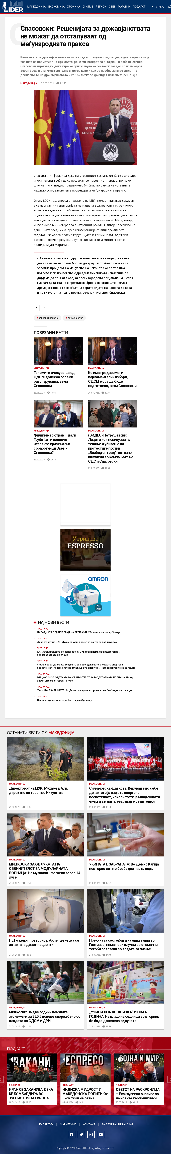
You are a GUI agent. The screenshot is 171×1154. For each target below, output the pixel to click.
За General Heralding (117, 1124)
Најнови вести (53, 622)
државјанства (75, 318)
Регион (101, 6)
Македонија (36, 6)
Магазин (124, 6)
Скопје (88, 6)
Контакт (89, 1124)
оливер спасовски (48, 318)
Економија (56, 6)
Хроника (73, 6)
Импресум (45, 1124)
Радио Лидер (13, 6)
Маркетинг (68, 1124)
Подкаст (139, 6)
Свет (112, 6)
